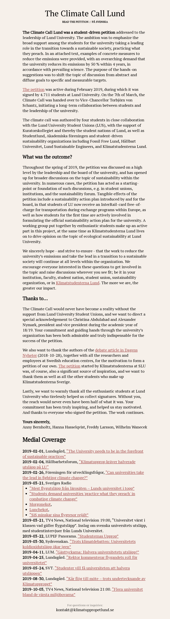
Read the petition (75, 22)
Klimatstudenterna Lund (77, 282)
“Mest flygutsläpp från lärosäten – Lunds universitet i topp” (81, 488)
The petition (33, 89)
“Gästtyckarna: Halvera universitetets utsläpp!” (97, 552)
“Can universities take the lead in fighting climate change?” (83, 475)
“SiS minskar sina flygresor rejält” (58, 514)
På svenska (100, 22)
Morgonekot (40, 504)
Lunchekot (38, 509)
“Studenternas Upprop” (98, 536)
